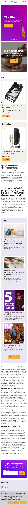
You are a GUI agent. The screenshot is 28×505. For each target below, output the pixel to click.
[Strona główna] (14, 2)
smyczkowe (10, 445)
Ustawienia (23, 502)
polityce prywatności (16, 499)
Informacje (4, 488)
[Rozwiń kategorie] (1, 2)
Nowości (4, 77)
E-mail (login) (6, 472)
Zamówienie (4, 484)
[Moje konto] (26, 2)
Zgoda (10, 502)
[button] (11, 39)
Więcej (8, 250)
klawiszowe (3, 445)
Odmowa (16, 502)
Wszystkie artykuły (14, 358)
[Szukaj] (5, 2)
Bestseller (6, 124)
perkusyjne (16, 445)
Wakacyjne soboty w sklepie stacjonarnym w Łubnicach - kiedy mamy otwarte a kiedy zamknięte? (13, 243)
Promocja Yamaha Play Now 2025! (13, 347)
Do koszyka (6, 115)
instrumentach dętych (16, 400)
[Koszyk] (22, 2)
